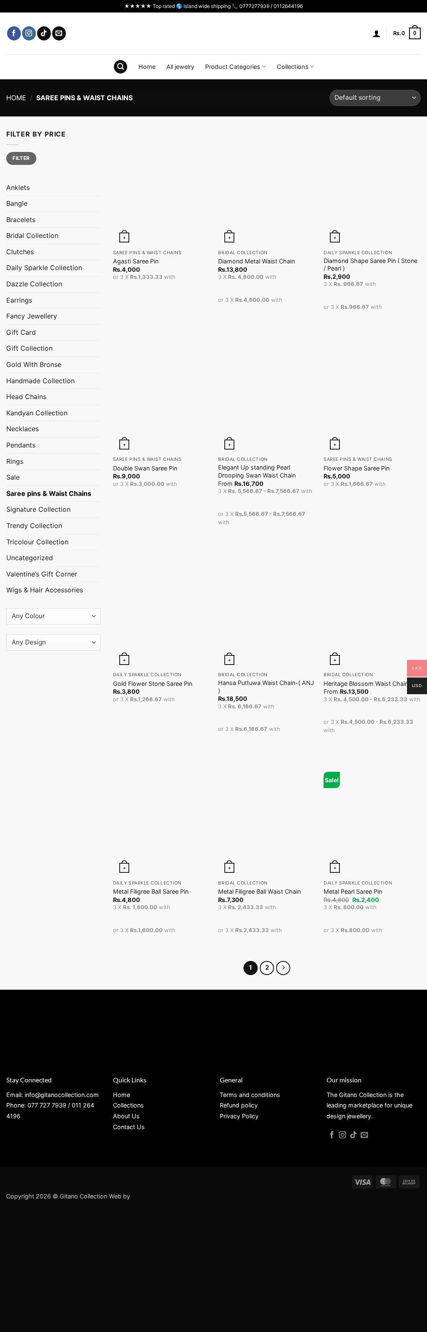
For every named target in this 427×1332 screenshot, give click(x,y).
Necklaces (22, 429)
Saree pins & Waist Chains (48, 493)
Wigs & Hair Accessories (44, 590)
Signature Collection (38, 509)
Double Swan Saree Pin (145, 468)
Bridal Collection (32, 235)
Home (147, 66)
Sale (13, 477)
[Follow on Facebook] (14, 33)
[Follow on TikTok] (44, 33)
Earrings (19, 300)
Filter (21, 158)
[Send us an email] (59, 33)
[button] (376, 33)
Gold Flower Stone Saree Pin (152, 683)
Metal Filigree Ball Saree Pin (150, 891)
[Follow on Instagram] (29, 33)
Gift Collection (29, 348)
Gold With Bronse (33, 364)
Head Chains (26, 396)
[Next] (283, 968)
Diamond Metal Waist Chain (256, 261)
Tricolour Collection (37, 542)
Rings (14, 461)
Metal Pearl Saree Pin (353, 891)
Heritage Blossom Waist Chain (366, 683)
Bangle (17, 203)
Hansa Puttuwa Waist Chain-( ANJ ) (266, 686)
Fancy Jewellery (31, 316)
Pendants (20, 445)
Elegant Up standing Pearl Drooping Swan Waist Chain (257, 471)
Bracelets (20, 219)
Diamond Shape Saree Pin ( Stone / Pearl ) (370, 264)
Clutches (20, 252)
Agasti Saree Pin (135, 261)
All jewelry (180, 66)
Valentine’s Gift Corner (41, 574)
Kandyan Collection (37, 413)
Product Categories (232, 66)
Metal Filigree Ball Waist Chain (259, 891)
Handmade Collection (40, 381)
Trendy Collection (34, 525)
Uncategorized (29, 558)
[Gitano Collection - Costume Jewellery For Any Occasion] (213, 33)
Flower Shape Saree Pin (356, 468)
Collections (293, 66)
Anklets (18, 187)
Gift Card (21, 332)
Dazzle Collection (34, 284)
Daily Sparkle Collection (44, 267)
